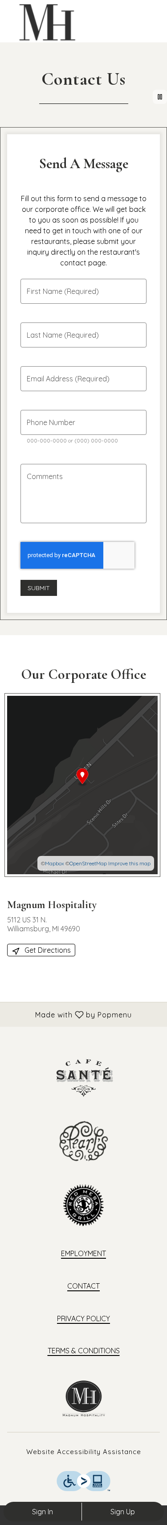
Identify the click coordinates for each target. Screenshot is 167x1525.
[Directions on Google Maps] (82, 784)
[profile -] (132, 13)
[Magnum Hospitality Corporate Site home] (47, 22)
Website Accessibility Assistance (83, 1451)
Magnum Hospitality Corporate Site (83, 1398)
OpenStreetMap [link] (88, 863)
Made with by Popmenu (69, 1014)
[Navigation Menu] (154, 13)
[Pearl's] (84, 1140)
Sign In (42, 1511)
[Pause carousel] (160, 97)
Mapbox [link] (54, 863)
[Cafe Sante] (84, 1076)
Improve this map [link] (129, 863)
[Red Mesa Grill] (84, 1204)
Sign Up (122, 1511)
